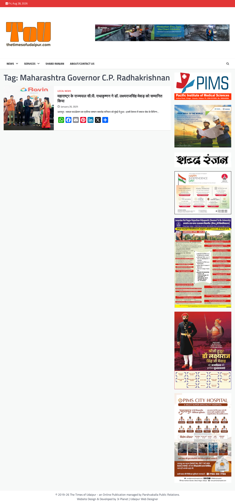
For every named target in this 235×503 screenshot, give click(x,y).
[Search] (227, 63)
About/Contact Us (82, 64)
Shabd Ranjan (55, 64)
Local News (64, 91)
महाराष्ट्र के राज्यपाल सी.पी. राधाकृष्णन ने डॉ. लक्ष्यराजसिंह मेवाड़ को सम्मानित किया (109, 98)
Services (29, 64)
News (10, 64)
